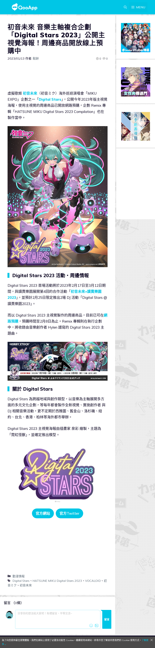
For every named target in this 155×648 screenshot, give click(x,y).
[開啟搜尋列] (125, 7)
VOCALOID (93, 581)
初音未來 (30, 93)
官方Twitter (69, 513)
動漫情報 (18, 576)
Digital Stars (50, 99)
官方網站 (43, 513)
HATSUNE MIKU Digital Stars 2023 (57, 581)
